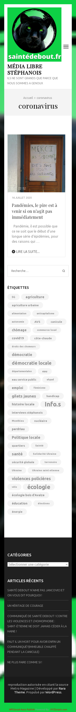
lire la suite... (27, 251)
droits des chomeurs (24, 346)
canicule (56, 321)
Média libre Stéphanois (24, 69)
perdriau (18, 429)
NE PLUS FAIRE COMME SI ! (24, 662)
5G (13, 296)
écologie (38, 487)
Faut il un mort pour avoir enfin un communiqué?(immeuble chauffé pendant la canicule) (33, 647)
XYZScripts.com (58, 709)
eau (44, 371)
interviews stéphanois (27, 412)
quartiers (18, 445)
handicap (52, 396)
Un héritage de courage (25, 605)
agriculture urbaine (25, 305)
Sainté (39, 445)
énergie (17, 511)
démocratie (22, 355)
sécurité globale (23, 462)
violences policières (31, 478)
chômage (19, 330)
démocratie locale (32, 363)
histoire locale (23, 404)
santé (17, 454)
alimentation (19, 313)
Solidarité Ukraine (44, 453)
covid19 (18, 338)
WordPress (53, 692)
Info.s (53, 404)
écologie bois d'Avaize (28, 495)
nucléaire (40, 420)
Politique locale (26, 437)
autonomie (18, 321)
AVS (37, 321)
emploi (17, 388)
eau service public (24, 379)
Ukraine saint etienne (45, 470)
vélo (14, 487)
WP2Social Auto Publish (22, 709)
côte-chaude (43, 338)
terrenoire (51, 462)
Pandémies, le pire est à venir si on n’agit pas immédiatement (34, 211)
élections (44, 503)
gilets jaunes (24, 396)
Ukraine (17, 470)
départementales (22, 371)
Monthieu (18, 420)
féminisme (39, 387)
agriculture (35, 297)
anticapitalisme (45, 313)
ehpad (50, 379)
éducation (19, 503)
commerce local (47, 329)
